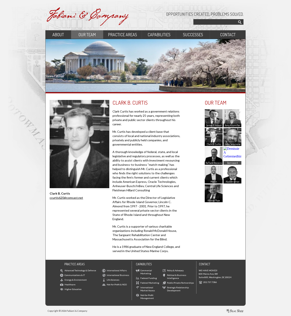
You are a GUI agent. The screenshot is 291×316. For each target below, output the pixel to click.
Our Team (87, 34)
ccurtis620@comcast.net (66, 197)
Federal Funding (148, 278)
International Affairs (117, 270)
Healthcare (70, 284)
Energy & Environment (76, 279)
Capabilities (159, 34)
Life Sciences (113, 279)
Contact (228, 34)
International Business (118, 275)
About (58, 34)
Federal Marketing (149, 282)
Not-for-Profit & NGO (117, 284)
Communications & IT (75, 275)
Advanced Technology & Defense (80, 270)
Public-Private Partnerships (180, 282)
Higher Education (73, 289)
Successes (193, 34)
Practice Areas (122, 34)
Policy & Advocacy (175, 270)
